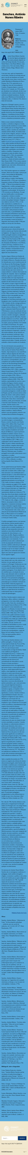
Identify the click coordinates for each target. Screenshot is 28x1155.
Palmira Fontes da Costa (19, 913)
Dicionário (9, 1152)
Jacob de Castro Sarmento (13, 141)
